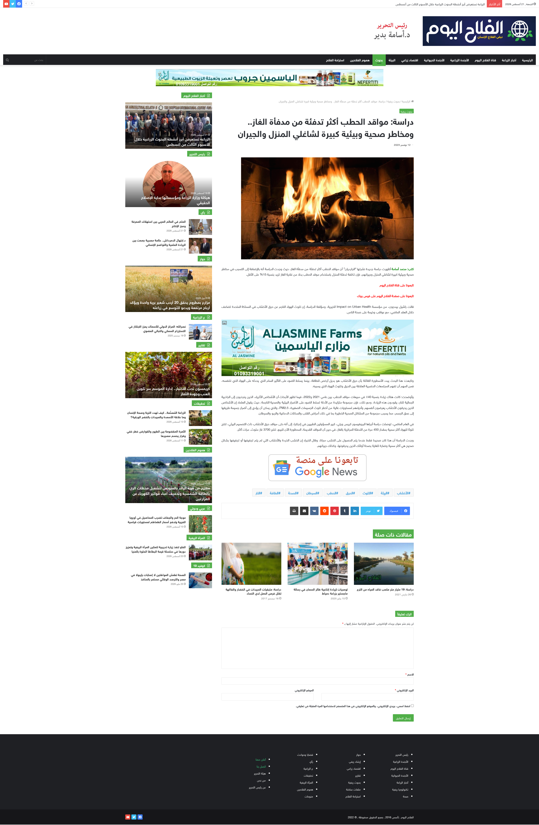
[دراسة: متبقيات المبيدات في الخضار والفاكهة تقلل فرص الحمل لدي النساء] (251, 564)
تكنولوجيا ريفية (400, 789)
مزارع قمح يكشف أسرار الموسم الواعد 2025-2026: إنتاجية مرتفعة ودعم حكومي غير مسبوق (152, 305)
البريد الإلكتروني (404, 689)
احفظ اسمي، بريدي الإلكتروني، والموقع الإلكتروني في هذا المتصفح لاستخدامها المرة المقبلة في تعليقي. (353, 705)
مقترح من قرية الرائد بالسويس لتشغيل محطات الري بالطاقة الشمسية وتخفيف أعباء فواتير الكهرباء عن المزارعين (169, 492)
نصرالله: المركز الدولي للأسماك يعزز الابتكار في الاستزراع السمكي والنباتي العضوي (157, 328)
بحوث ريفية (393, 101)
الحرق (349, 493)
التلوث (367, 493)
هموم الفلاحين (360, 59)
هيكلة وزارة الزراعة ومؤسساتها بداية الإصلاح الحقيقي (175, 200)
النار (258, 493)
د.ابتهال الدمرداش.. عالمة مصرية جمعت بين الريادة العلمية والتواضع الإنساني (159, 242)
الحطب (331, 493)
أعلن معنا (261, 759)
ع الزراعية (308, 768)
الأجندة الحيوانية (434, 59)
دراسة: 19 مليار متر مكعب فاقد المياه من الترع (385, 589)
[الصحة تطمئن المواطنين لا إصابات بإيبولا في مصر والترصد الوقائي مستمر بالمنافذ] (200, 580)
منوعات (309, 796)
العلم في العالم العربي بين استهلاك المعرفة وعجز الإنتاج (159, 223)
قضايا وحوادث (305, 754)
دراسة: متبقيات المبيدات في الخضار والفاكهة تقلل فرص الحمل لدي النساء (253, 591)
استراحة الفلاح (335, 59)
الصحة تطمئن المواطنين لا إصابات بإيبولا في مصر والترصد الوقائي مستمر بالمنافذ (158, 576)
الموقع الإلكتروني (304, 689)
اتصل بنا (261, 766)
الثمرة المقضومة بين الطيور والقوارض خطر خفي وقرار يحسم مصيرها (156, 433)
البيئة (392, 59)
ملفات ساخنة (353, 789)
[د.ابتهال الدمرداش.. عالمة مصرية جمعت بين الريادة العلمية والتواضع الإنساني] (200, 246)
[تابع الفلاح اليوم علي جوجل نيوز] (317, 467)
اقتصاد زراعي (409, 59)
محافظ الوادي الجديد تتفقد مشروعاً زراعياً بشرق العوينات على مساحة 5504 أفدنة (438, 3)
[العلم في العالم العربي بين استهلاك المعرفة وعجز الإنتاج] (200, 227)
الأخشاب (402, 493)
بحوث (379, 59)
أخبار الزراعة (509, 59)
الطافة (274, 493)
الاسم (410, 674)
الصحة (292, 493)
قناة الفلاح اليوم (485, 59)
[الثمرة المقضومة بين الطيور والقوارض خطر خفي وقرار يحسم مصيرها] (200, 437)
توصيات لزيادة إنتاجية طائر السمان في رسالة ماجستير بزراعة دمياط (321, 591)
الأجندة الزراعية (459, 59)
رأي (311, 761)
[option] (163, 125)
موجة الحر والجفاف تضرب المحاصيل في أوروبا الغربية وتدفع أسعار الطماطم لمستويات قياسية (157, 519)
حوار (358, 754)
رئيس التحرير (401, 754)
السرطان (311, 493)
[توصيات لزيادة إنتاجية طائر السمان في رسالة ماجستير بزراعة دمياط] (317, 564)
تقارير (358, 775)
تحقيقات (308, 775)
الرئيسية (527, 59)
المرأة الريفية (306, 782)
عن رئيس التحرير (257, 787)
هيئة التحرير (260, 773)
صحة (405, 796)
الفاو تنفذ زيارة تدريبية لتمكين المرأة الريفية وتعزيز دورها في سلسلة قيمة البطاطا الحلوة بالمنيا (156, 549)
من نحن (261, 780)
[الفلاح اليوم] (449, 31)
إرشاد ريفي (355, 761)
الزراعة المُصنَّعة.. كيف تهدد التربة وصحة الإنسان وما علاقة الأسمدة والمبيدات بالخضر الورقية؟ (156, 414)
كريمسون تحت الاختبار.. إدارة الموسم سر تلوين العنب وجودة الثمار (173, 391)
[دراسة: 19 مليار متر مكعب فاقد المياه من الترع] (384, 564)
